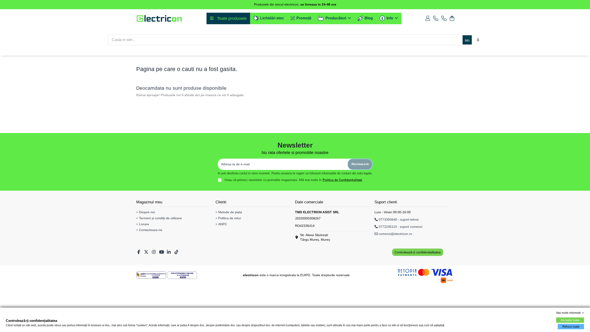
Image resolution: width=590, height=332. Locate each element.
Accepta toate (570, 320)
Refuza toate (570, 326)
